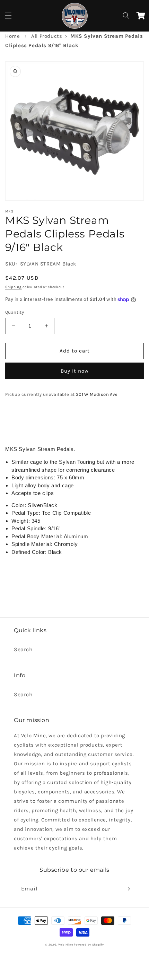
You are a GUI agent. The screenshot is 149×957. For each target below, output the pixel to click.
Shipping (13, 287)
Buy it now (75, 371)
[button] (8, 15)
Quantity (14, 312)
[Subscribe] (127, 889)
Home (12, 36)
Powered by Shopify (89, 944)
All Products (46, 36)
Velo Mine (65, 944)
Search (23, 649)
